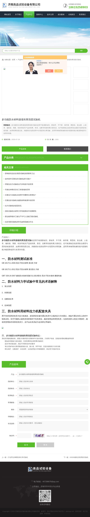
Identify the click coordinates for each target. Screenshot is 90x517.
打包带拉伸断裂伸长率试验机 (18, 457)
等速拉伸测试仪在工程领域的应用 (17, 189)
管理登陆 (47, 513)
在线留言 (71, 14)
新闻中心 (39, 14)
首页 (13, 59)
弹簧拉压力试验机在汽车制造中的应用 (19, 184)
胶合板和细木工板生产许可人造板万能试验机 (21, 216)
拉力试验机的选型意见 (13, 206)
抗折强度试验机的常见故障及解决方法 (19, 222)
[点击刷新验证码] (38, 436)
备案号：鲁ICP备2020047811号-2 (52, 511)
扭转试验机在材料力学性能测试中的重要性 (20, 211)
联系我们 (82, 14)
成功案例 (61, 14)
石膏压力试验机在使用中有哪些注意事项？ (20, 195)
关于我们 (18, 14)
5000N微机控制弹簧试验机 (79, 457)
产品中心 (29, 14)
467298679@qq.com (50, 482)
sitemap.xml (70, 511)
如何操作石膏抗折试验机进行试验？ (18, 179)
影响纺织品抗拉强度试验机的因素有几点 (20, 173)
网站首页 (7, 14)
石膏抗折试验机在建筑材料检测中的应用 (20, 200)
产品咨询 (22, 149)
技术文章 (50, 14)
